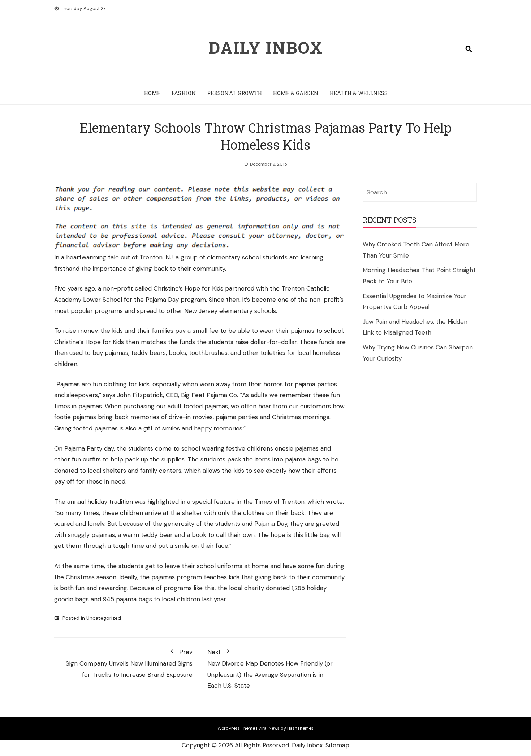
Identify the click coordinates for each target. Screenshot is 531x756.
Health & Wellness (358, 92)
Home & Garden (296, 92)
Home (152, 92)
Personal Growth (234, 92)
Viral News (269, 728)
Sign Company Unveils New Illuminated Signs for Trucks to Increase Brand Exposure (129, 663)
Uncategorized (103, 618)
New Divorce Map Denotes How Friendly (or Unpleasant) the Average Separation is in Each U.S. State (270, 669)
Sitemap (337, 745)
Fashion (183, 92)
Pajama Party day (89, 448)
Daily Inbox (265, 47)
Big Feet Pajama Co (209, 395)
